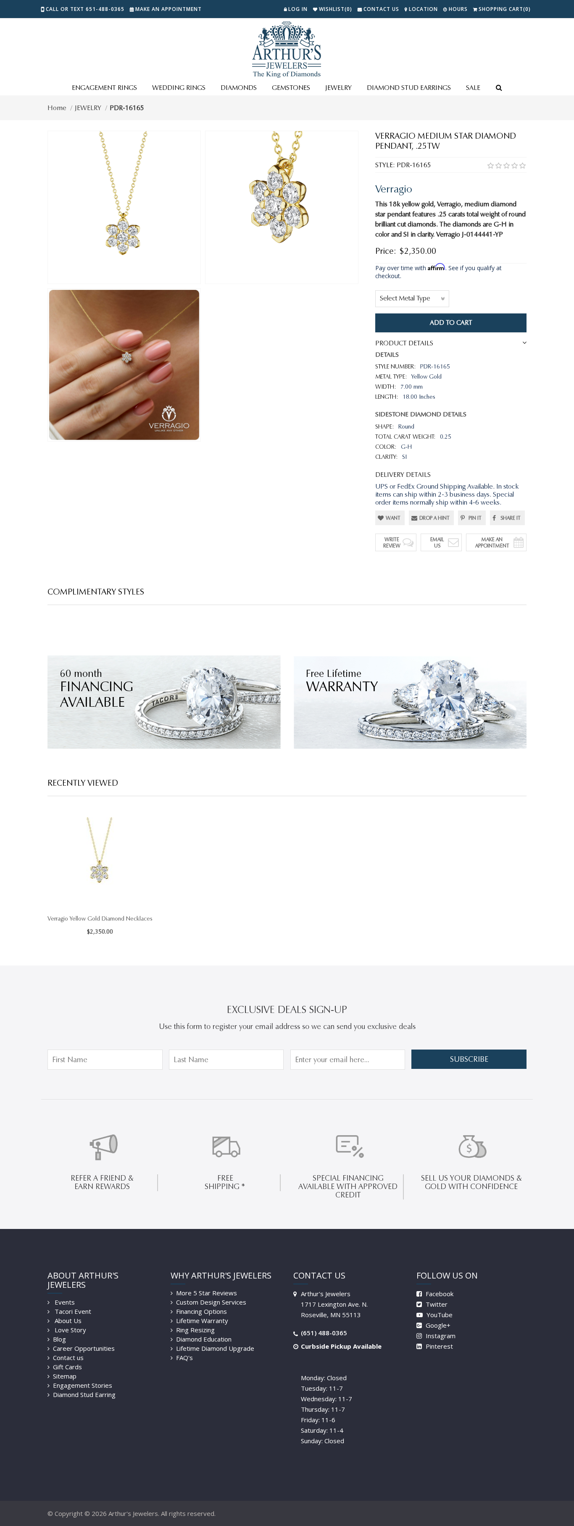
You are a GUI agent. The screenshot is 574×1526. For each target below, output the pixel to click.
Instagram (440, 1335)
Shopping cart (505, 9)
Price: (385, 251)
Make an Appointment (168, 9)
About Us (67, 1320)
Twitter (436, 1304)
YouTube (439, 1314)
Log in (298, 9)
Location (423, 9)
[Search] (498, 88)
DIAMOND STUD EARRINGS (409, 88)
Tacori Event (72, 1311)
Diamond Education (204, 1339)
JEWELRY (338, 88)
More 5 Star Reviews (206, 1293)
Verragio (393, 188)
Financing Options (201, 1311)
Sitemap (64, 1376)
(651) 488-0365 (324, 1333)
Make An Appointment (492, 542)
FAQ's (184, 1357)
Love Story (69, 1330)
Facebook (438, 1293)
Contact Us (381, 9)
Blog (59, 1339)
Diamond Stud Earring (84, 1394)
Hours (458, 9)
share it (510, 518)
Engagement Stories (82, 1385)
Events (64, 1302)
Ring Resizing (195, 1330)
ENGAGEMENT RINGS (104, 88)
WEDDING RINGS (178, 88)
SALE (473, 88)
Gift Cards (67, 1367)
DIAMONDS (239, 88)
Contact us (68, 1357)
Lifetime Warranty (202, 1320)
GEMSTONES (291, 88)
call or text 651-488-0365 (85, 9)
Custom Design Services (211, 1302)
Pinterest (438, 1346)
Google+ (437, 1325)
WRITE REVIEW (391, 542)
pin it (475, 518)
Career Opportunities (84, 1348)
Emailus (437, 542)
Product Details (404, 343)
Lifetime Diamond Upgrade (215, 1348)
